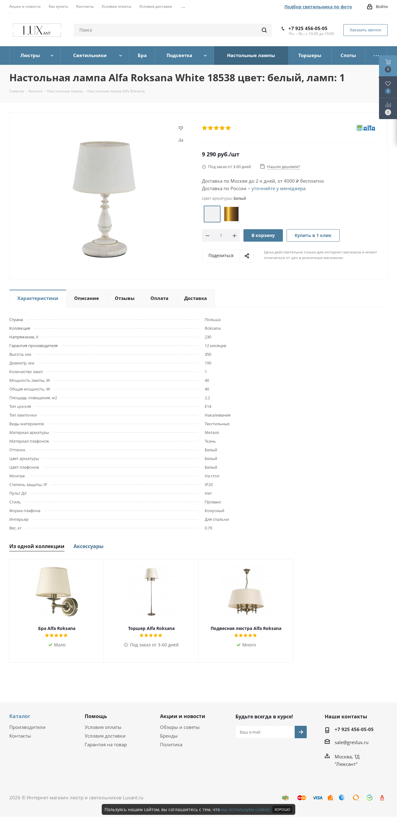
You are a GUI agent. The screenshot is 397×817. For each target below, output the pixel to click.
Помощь (96, 716)
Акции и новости (182, 716)
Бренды (169, 736)
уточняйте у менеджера (279, 188)
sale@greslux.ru (351, 742)
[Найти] (264, 30)
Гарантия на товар (106, 744)
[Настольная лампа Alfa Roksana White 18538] (104, 199)
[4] (222, 128)
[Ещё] (376, 55)
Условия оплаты (103, 727)
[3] (217, 128)
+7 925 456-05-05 (308, 28)
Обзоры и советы (180, 727)
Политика (171, 744)
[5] (228, 128)
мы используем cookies (245, 809)
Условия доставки (105, 736)
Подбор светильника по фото (318, 7)
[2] (211, 128)
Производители (27, 727)
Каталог (19, 716)
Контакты (20, 736)
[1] (205, 128)
